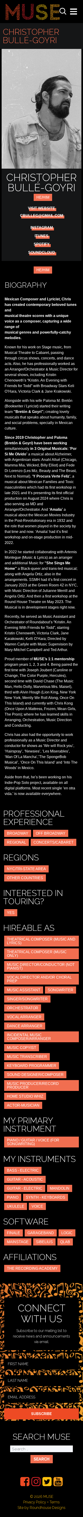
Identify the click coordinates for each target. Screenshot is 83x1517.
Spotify (42, 244)
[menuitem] (25, 1481)
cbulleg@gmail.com (41, 216)
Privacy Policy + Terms (41, 1502)
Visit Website (41, 208)
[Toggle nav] (73, 11)
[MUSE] (32, 11)
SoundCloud (41, 252)
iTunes (41, 236)
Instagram (41, 228)
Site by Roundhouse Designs (41, 1507)
